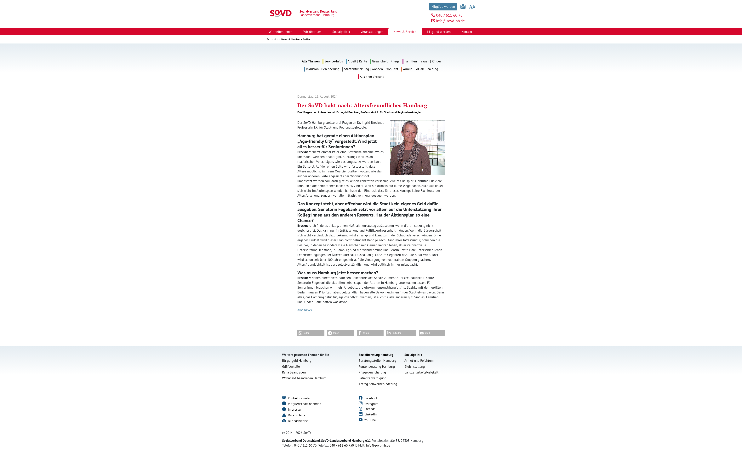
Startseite (272, 39)
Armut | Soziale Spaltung (420, 69)
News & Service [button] (405, 32)
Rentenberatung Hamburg (377, 366)
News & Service (290, 39)
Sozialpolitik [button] (341, 32)
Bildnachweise (297, 421)
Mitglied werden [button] (439, 32)
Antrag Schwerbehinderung (378, 384)
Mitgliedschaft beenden (304, 404)
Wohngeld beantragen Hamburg (304, 378)
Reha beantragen (294, 372)
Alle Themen (311, 61)
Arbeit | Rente (357, 61)
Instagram (370, 404)
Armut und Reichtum (419, 360)
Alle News (304, 310)
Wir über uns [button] (312, 32)
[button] (310, 333)
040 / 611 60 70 (449, 15)
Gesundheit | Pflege (386, 61)
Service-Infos (333, 61)
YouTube (369, 420)
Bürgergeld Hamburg (296, 360)
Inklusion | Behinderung (322, 69)
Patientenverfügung (372, 378)
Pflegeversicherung (372, 372)
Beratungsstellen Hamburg (377, 360)
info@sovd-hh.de (450, 20)
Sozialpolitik (413, 355)
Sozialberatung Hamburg (376, 355)
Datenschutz (296, 415)
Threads (369, 409)
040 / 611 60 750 (342, 445)
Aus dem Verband (372, 77)
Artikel (307, 39)
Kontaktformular (299, 398)
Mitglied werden (443, 6)
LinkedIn (370, 414)
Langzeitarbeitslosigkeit (421, 372)
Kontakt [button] (467, 32)
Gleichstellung (414, 366)
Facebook (370, 398)
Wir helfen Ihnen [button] (281, 32)
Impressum (295, 409)
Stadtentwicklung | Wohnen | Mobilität (371, 69)
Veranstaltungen (372, 32)
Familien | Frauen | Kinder (422, 61)
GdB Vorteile (291, 366)
